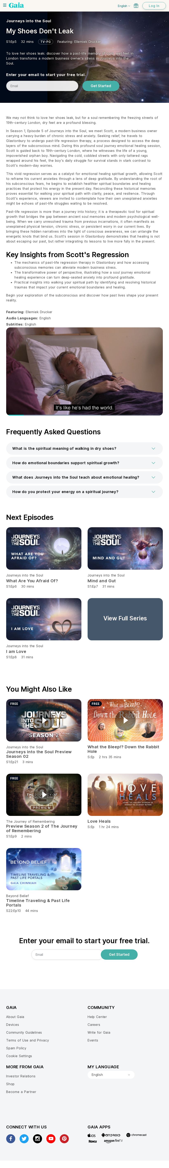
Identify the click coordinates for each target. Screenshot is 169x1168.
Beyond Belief (17, 896)
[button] (84, 448)
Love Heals (99, 821)
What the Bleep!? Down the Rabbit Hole (123, 749)
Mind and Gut (102, 580)
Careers (94, 1025)
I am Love (16, 651)
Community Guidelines (24, 1032)
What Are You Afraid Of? (32, 580)
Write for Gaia (99, 1032)
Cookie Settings (19, 1056)
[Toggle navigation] (4, 5)
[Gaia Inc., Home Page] (16, 5)
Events (93, 1040)
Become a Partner (21, 1092)
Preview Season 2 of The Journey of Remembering (41, 828)
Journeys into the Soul (28, 21)
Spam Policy (16, 1048)
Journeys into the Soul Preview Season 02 (39, 754)
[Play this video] (44, 720)
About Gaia (15, 1017)
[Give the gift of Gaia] (136, 5)
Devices (12, 1025)
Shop (10, 1084)
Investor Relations (21, 1076)
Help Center (97, 1017)
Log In (154, 6)
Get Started (101, 86)
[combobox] (111, 1075)
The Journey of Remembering (30, 821)
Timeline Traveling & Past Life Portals (38, 903)
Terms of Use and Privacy (27, 1040)
